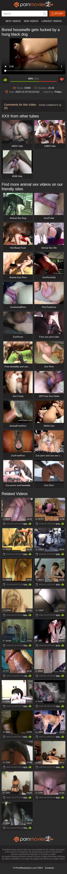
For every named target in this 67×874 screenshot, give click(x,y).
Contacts (49, 867)
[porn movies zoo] (34, 4)
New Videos (31, 21)
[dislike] (61, 79)
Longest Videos (51, 21)
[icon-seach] (44, 13)
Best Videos (13, 21)
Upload (58, 13)
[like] (5, 79)
